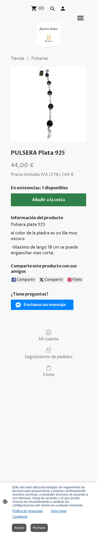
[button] (42, 305)
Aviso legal (58, 511)
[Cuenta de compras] (63, 8)
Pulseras (39, 58)
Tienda (17, 58)
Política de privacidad (27, 511)
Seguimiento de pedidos (49, 356)
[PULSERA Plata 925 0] (48, 104)
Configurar (19, 517)
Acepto (19, 528)
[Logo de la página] (49, 34)
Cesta (48, 374)
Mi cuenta (48, 339)
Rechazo (39, 528)
